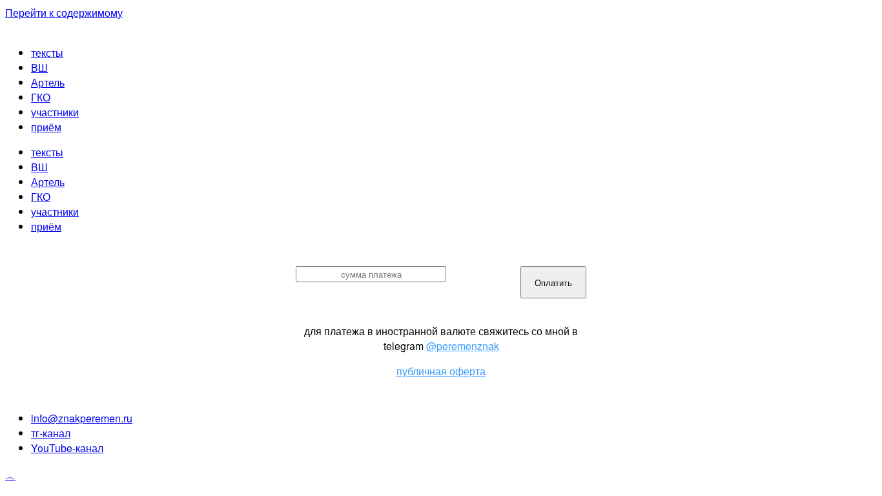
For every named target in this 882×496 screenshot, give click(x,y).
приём (46, 126)
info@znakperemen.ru (81, 418)
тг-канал (50, 433)
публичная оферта (441, 371)
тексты (47, 52)
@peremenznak (462, 345)
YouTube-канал (67, 447)
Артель (48, 82)
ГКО (40, 97)
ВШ (39, 67)
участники (55, 112)
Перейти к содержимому (64, 12)
